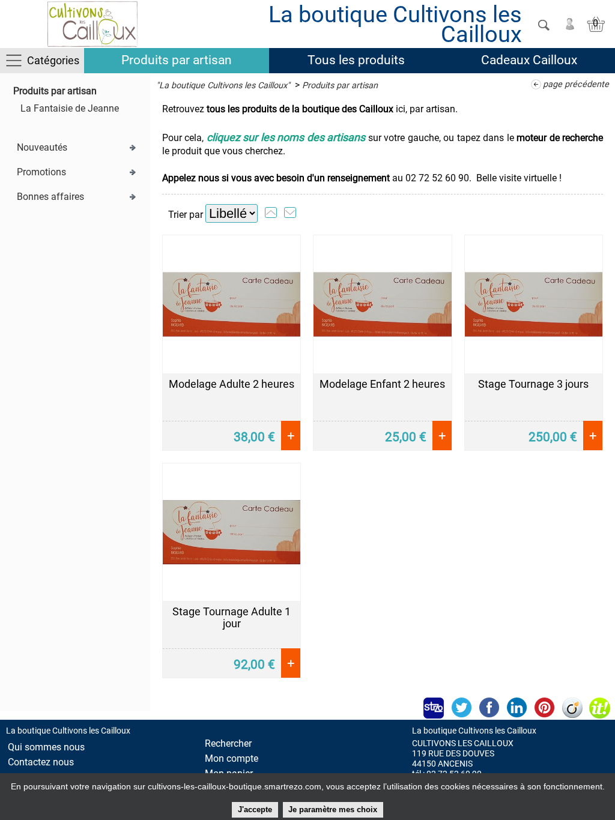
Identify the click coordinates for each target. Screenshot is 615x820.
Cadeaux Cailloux (529, 60)
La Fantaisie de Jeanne (69, 108)
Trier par (185, 214)
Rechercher (228, 743)
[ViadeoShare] (572, 708)
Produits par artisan (176, 60)
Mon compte (231, 758)
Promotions (41, 172)
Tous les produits (356, 60)
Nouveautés (42, 147)
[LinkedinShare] (516, 708)
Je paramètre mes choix (332, 809)
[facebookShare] (489, 708)
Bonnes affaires (50, 196)
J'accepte (255, 809)
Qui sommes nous (46, 747)
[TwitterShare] (461, 708)
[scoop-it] (599, 708)
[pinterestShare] (544, 708)
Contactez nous (41, 762)
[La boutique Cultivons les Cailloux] (92, 24)
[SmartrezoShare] (434, 708)
